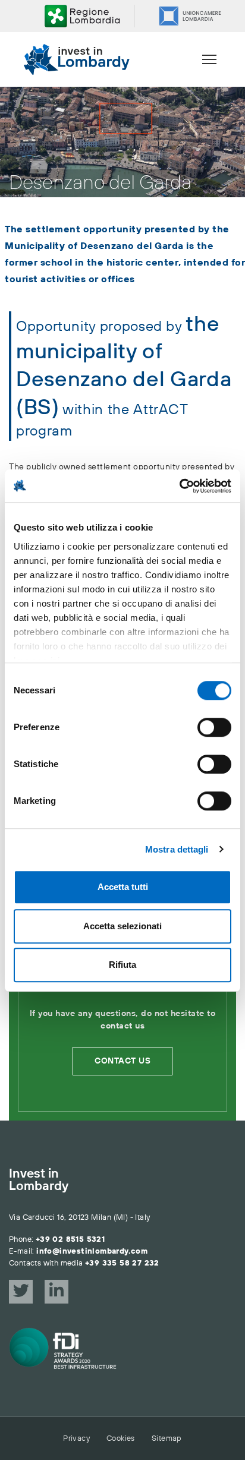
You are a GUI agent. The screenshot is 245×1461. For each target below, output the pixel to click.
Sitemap (167, 1438)
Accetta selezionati (122, 926)
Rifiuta (122, 965)
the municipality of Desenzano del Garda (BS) (123, 366)
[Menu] (209, 59)
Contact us (122, 1061)
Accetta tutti (123, 887)
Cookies (120, 1438)
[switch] (214, 727)
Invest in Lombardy (38, 1180)
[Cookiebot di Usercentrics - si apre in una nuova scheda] (179, 486)
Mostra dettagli (177, 849)
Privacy (76, 1438)
